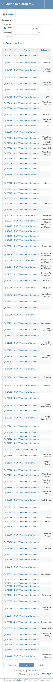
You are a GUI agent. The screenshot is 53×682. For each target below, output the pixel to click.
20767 (9, 616)
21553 (9, 329)
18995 (9, 198)
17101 (9, 301)
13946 (9, 455)
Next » (41, 665)
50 (36, 670)
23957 (9, 436)
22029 (9, 586)
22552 (9, 418)
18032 (9, 574)
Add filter (7, 33)
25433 (9, 77)
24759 (9, 209)
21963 (9, 590)
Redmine (18, 680)
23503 (9, 500)
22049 (9, 567)
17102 (9, 307)
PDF (49, 674)
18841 (9, 650)
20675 (9, 601)
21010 (9, 236)
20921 (9, 246)
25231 (9, 55)
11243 (9, 634)
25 (33, 670)
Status (9, 28)
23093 (9, 521)
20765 (9, 608)
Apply (8, 43)
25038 (9, 216)
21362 (9, 343)
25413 (9, 103)
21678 (9, 356)
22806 (9, 535)
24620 (9, 432)
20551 (9, 280)
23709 (9, 475)
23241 (9, 426)
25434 (9, 83)
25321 (9, 153)
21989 (9, 583)
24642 (9, 377)
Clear (20, 43)
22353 (9, 226)
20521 (9, 656)
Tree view (10, 14)
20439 (9, 644)
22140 (9, 410)
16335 (9, 315)
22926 (9, 526)
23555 (9, 487)
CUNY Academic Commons (26, 55)
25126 (9, 158)
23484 (9, 492)
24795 (9, 240)
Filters (8, 24)
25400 (9, 70)
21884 (9, 595)
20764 (9, 639)
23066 (9, 517)
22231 (9, 554)
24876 (9, 231)
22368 (9, 548)
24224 (9, 439)
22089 (9, 559)
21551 (9, 274)
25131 (9, 189)
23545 (9, 481)
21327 (9, 335)
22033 (9, 579)
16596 (9, 288)
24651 (9, 392)
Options (9, 37)
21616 (9, 254)
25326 (9, 148)
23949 (9, 449)
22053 (9, 132)
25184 (9, 168)
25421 (9, 90)
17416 (9, 295)
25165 (9, 174)
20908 (9, 622)
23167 (9, 512)
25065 (9, 183)
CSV (44, 674)
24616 (9, 143)
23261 (9, 138)
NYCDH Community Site (26, 449)
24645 (9, 398)
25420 (9, 97)
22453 (9, 542)
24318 (9, 163)
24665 (9, 369)
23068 (9, 470)
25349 (9, 126)
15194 (9, 267)
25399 (9, 114)
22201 (9, 323)
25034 (9, 221)
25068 (9, 203)
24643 (9, 386)
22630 (9, 261)
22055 (9, 405)
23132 (9, 507)
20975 (9, 628)
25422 (9, 62)
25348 (9, 108)
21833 (9, 463)
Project (27, 50)
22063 (9, 361)
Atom (38, 674)
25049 (9, 120)
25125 (9, 193)
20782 (9, 350)
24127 (9, 443)
